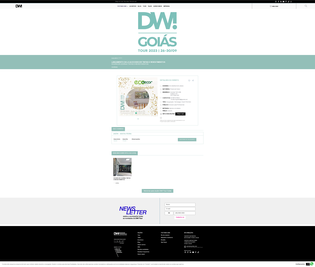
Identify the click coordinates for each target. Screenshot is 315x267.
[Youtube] (283, 1)
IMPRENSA (166, 6)
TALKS (150, 6)
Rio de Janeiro (165, 235)
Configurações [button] (300, 264)
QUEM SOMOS (157, 6)
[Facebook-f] (278, 1)
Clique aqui (180, 114)
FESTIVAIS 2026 (121, 6)
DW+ (139, 247)
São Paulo (164, 242)
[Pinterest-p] (286, 1)
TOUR (144, 6)
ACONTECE (133, 6)
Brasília (163, 240)
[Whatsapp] (291, 1)
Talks (139, 237)
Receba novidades (143, 249)
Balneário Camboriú (167, 237)
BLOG (139, 6)
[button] (157, 191)
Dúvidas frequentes (143, 251)
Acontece (140, 240)
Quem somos (141, 244)
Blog (139, 242)
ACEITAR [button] (309, 264)
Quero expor (141, 254)
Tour (139, 235)
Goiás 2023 (114, 58)
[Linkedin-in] (281, 1)
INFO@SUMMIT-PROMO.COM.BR (191, 237)
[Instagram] (276, 1)
